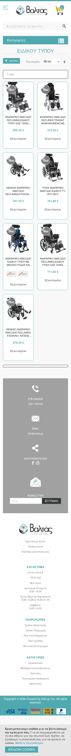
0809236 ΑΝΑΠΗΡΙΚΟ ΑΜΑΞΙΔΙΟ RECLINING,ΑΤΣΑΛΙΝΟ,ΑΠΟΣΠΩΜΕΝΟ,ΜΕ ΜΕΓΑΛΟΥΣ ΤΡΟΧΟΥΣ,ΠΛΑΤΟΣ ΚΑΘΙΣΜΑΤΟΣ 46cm (18, 191)
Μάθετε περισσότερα (29, 743)
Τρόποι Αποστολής (35, 625)
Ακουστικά (36, 683)
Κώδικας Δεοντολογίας (35, 551)
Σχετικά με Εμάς (35, 541)
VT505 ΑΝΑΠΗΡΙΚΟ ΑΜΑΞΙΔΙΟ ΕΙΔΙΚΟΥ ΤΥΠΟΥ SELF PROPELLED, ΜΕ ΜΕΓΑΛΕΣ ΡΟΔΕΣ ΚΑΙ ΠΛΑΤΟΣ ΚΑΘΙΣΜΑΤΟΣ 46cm (53, 191)
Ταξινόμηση (33, 61)
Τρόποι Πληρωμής (35, 630)
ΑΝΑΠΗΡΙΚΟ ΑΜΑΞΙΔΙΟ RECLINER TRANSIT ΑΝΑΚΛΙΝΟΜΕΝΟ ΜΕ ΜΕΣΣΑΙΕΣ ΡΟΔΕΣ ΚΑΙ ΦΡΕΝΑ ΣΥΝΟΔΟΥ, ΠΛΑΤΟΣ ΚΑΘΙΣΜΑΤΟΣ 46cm (53, 120)
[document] (36, 740)
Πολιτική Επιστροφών (35, 646)
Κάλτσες (35, 673)
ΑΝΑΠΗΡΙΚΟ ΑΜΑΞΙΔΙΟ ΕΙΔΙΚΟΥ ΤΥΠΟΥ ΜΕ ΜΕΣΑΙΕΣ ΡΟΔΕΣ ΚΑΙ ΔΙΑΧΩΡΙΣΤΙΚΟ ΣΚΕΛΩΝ (18, 262)
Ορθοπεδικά (35, 663)
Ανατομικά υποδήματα (35, 678)
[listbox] (18, 274)
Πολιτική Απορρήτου (35, 635)
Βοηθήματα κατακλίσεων (35, 668)
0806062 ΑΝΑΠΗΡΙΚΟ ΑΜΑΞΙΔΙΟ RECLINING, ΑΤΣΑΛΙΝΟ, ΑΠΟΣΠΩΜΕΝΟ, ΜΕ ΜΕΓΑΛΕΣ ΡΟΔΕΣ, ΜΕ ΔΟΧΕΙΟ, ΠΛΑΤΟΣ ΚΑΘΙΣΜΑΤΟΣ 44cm (18, 333)
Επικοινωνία (35, 546)
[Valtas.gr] (31, 10)
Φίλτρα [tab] (13, 60)
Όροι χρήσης (35, 640)
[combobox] (35, 26)
